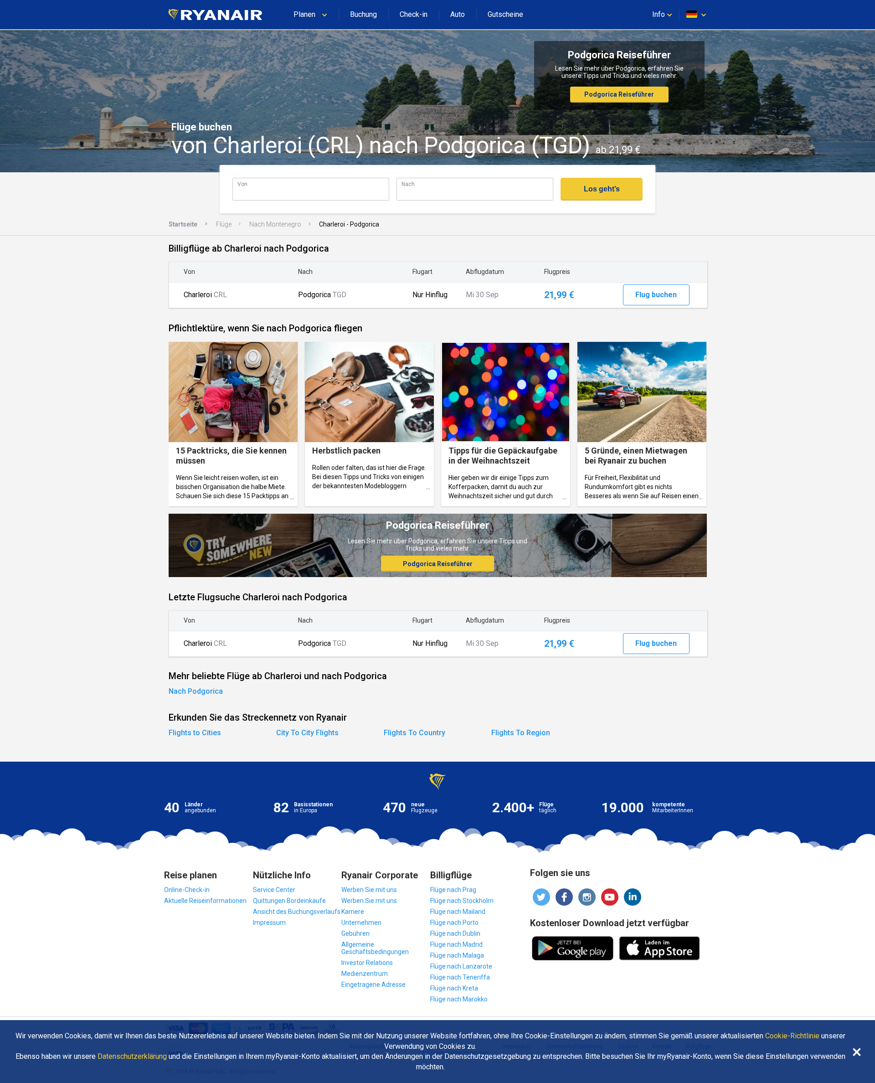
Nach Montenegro (275, 224)
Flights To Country (414, 732)
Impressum (269, 922)
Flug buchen (656, 294)
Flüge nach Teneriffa (460, 977)
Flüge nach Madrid (456, 944)
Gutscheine (505, 14)
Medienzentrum (364, 973)
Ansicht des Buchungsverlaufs (296, 911)
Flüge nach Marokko (459, 999)
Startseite (183, 224)
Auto (457, 14)
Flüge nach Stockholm (462, 900)
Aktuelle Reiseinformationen (205, 900)
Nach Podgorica (196, 691)
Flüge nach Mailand (457, 911)
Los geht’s (602, 189)
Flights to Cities (195, 732)
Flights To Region (520, 732)
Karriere (352, 911)
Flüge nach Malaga (457, 955)
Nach (408, 184)
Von (242, 184)
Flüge (224, 224)
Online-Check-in (187, 889)
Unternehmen (361, 922)
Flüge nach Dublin (455, 933)
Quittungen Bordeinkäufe (289, 900)
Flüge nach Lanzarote (461, 966)
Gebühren (355, 933)
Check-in (413, 14)
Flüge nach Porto (454, 922)
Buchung (363, 14)
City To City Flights (307, 732)
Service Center (274, 889)
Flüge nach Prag (453, 889)
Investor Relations (367, 962)
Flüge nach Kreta (454, 988)
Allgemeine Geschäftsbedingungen (375, 948)
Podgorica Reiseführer (619, 94)
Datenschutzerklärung (132, 1056)
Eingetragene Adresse (373, 984)
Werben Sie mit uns (369, 889)
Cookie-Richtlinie (792, 1036)
